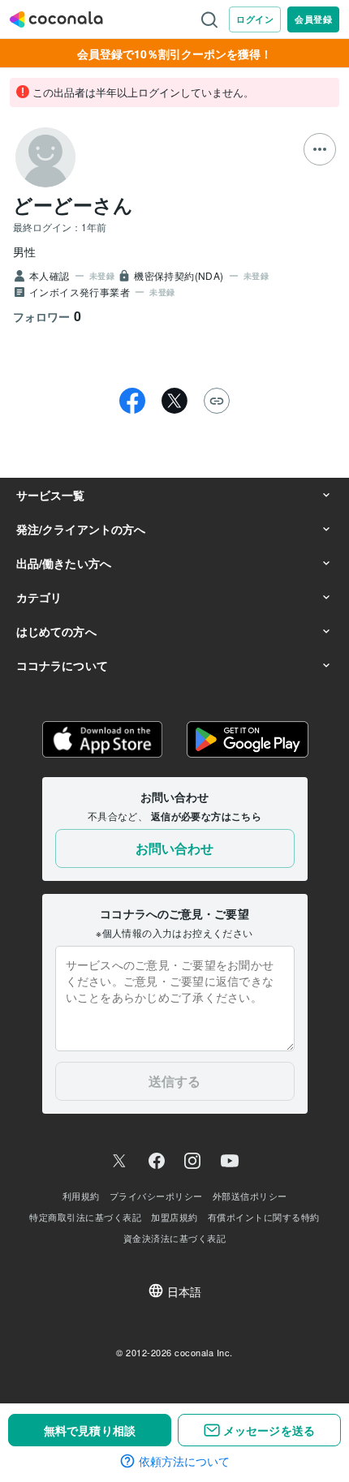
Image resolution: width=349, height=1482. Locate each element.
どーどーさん (73, 204)
